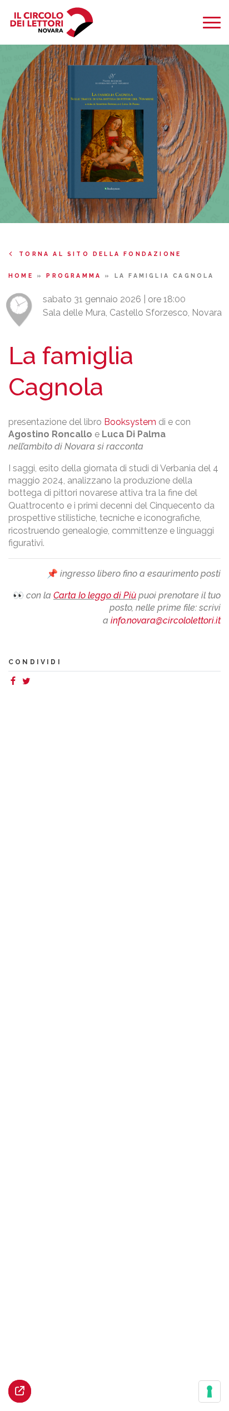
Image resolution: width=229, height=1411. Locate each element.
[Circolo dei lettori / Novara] (51, 23)
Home (22, 275)
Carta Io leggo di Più (94, 595)
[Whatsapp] (37, 682)
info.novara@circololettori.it (166, 620)
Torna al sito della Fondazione (100, 253)
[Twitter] (28, 682)
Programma (75, 275)
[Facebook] (15, 682)
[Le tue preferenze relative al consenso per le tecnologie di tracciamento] (209, 1391)
